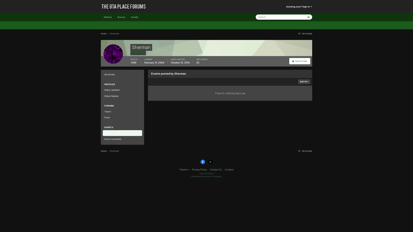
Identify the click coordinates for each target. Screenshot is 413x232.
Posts (107, 117)
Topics (107, 111)
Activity (134, 17)
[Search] (308, 17)
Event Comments (112, 139)
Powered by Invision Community (206, 176)
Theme (183, 169)
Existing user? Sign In (298, 6)
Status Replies (111, 96)
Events (107, 133)
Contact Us (216, 169)
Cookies (229, 169)
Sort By (304, 82)
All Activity (109, 74)
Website (108, 17)
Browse (121, 17)
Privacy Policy (199, 169)
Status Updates (293, 17)
